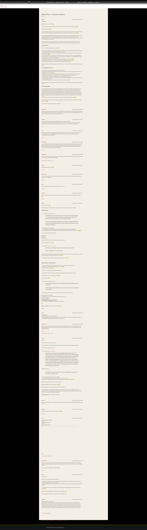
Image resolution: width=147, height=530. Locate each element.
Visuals (67, 2)
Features (58, 2)
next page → (49, 513)
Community (91, 2)
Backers (97, 2)
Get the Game (50, 2)
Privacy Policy (65, 520)
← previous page (44, 513)
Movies (79, 2)
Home (43, 520)
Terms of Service (59, 520)
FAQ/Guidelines (52, 520)
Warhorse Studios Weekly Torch (49, 213)
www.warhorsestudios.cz (59, 527)
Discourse (47, 522)
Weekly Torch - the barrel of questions (53, 14)
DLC (62, 2)
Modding (84, 2)
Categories (47, 520)
